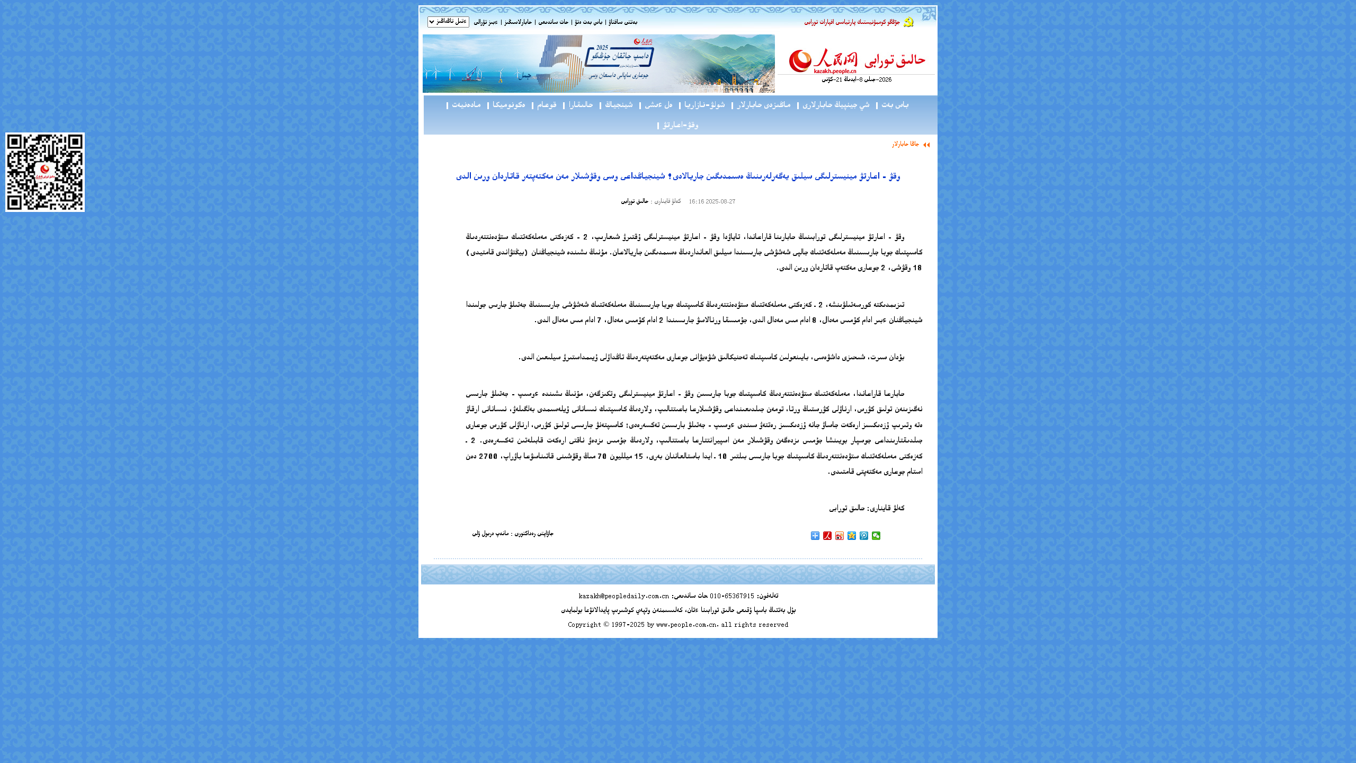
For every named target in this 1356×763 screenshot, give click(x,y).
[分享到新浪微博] (839, 535)
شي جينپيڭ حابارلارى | (832, 106)
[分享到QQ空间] (852, 535)
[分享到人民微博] (827, 535)
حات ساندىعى (553, 23)
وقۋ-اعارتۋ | (677, 126)
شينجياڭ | (615, 106)
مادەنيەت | (462, 106)
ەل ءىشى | (655, 106)
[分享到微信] (876, 535)
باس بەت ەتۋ (588, 23)
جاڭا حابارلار (905, 144)
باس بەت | (891, 106)
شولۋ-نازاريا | (701, 106)
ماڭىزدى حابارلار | (760, 106)
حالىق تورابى (634, 202)
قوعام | (543, 106)
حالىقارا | (577, 106)
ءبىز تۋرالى (486, 23)
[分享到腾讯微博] (864, 535)
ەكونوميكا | (505, 106)
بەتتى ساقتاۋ (622, 23)
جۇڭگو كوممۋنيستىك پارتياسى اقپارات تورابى (852, 23)
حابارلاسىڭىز (518, 23)
